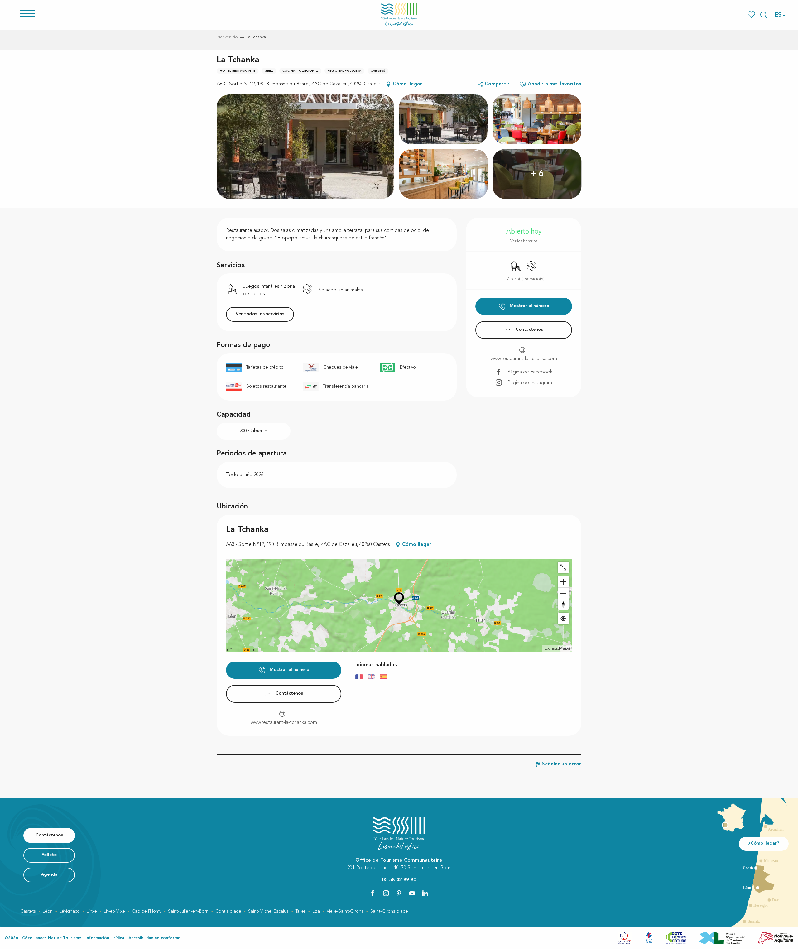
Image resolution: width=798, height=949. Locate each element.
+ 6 (537, 174)
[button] (764, 15)
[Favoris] (752, 15)
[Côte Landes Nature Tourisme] (399, 14)
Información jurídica (104, 938)
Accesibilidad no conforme (154, 938)
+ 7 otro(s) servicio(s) (524, 279)
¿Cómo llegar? (763, 843)
